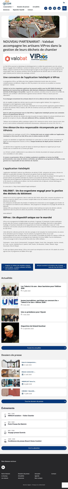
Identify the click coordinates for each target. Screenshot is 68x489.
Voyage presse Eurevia (16, 432)
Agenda (37, 476)
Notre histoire (5, 474)
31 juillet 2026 (26, 291)
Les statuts (4, 478)
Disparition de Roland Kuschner (33, 326)
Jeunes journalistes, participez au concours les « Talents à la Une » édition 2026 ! (40, 301)
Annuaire (37, 474)
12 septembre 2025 (28, 328)
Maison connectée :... (28, 372)
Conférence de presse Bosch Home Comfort (24, 441)
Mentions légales (27, 484)
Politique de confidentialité (38, 484)
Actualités (36, 6)
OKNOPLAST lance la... (29, 381)
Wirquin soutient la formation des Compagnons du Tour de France (50, 266)
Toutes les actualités (34, 348)
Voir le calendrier (34, 448)
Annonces (6, 9)
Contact (30, 9)
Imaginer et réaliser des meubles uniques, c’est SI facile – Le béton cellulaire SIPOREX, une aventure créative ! (18, 267)
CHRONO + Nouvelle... (28, 391)
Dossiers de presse (23, 6)
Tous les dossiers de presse (34, 401)
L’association (7, 6)
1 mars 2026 (26, 314)
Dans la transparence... (29, 362)
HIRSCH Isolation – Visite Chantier (21, 415)
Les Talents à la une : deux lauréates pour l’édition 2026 (41, 287)
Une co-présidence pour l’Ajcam (33, 312)
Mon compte (38, 478)
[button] (13, 6)
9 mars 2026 (26, 305)
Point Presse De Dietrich (17, 424)
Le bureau (4, 476)
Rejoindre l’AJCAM (18, 9)
